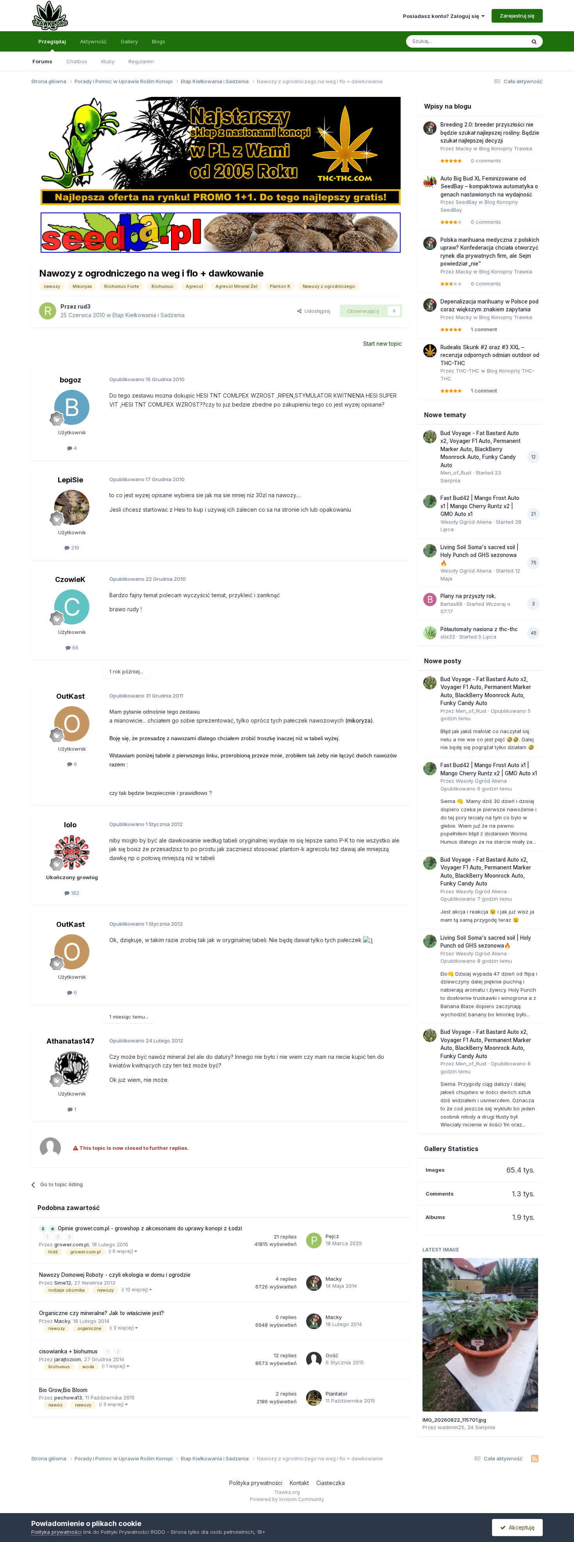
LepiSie (70, 480)
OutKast (70, 696)
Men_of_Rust (455, 472)
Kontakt (299, 1483)
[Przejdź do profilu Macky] (314, 1283)
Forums (42, 61)
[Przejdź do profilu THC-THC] (430, 350)
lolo (70, 825)
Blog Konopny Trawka (505, 148)
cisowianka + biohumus (69, 1351)
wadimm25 (451, 1427)
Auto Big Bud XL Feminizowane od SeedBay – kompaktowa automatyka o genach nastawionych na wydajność (489, 186)
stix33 (447, 637)
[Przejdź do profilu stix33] (430, 632)
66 (74, 647)
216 (74, 547)
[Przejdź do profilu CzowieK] (71, 607)
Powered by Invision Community (287, 1499)
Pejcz (332, 1236)
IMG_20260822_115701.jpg (454, 1420)
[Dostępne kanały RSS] (535, 1458)
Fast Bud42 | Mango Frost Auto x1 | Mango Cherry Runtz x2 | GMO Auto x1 (479, 506)
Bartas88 (451, 604)
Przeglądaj (52, 41)
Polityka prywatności (255, 1483)
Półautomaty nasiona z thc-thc (479, 629)
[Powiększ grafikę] (368, 940)
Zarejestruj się (517, 15)
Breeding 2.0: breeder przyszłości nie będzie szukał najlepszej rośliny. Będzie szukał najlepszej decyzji (489, 132)
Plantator (337, 1393)
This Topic (502, 41)
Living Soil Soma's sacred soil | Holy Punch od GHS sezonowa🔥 (479, 555)
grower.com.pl (71, 1244)
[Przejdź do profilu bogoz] (71, 407)
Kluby (107, 61)
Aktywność (93, 41)
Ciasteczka (330, 1483)
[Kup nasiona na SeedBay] (221, 232)
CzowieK (70, 579)
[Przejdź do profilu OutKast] (71, 723)
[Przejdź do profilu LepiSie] (71, 507)
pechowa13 (68, 1397)
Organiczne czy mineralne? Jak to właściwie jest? (101, 1313)
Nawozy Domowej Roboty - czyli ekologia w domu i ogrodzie (115, 1275)
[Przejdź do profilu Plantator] (314, 1398)
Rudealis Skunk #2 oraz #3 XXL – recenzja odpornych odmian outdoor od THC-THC (489, 355)
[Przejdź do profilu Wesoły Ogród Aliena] (430, 501)
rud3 (84, 306)
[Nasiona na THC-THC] (221, 150)
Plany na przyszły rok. (468, 596)
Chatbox (76, 61)
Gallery (129, 41)
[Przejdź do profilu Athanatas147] (71, 1068)
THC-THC (468, 371)
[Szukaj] (534, 41)
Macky (334, 1279)
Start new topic (382, 343)
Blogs (158, 41)
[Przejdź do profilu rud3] (47, 310)
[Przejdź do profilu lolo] (71, 852)
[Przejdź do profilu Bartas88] (430, 599)
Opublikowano (476, 788)
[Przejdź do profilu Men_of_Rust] (430, 436)
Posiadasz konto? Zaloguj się (442, 16)
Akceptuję (520, 1527)
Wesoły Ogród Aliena (466, 522)
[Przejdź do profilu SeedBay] (430, 182)
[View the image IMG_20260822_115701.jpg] (480, 1334)
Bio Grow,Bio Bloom (63, 1390)
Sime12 (62, 1283)
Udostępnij (315, 311)
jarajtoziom (67, 1359)
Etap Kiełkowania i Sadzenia (148, 315)
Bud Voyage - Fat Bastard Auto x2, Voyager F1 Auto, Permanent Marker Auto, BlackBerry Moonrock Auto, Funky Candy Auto (480, 449)
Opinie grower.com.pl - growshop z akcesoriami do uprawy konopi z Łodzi (150, 1228)
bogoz (70, 380)
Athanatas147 (70, 1041)
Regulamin (141, 61)
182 (74, 893)
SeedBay (466, 202)
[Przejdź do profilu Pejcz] (314, 1240)
